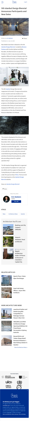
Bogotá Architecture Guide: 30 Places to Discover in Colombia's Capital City (20, 256)
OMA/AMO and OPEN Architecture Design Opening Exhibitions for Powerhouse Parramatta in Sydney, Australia (20, 327)
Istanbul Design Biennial (8, 47)
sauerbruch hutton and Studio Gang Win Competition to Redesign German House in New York (20, 313)
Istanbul (8, 89)
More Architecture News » (20, 347)
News (4, 214)
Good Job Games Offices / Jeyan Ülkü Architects (19, 290)
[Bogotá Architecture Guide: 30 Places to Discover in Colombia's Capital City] (8, 254)
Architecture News (13, 214)
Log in (25, 2)
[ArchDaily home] (14, 2)
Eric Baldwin (16, 197)
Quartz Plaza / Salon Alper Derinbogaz (19, 277)
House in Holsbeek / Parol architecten (20, 239)
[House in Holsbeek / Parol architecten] (8, 241)
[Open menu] (2, 2)
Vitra (17, 175)
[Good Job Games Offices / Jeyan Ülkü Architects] (6, 292)
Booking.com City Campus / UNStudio (20, 227)
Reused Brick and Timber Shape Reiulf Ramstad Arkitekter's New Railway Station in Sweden (20, 340)
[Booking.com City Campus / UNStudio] (8, 229)
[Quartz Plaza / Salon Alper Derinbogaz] (6, 280)
